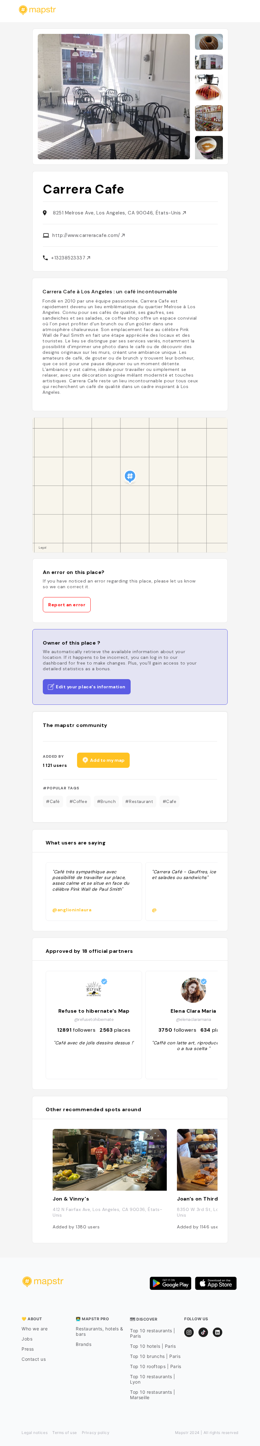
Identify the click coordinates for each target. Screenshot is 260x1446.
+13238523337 (69, 258)
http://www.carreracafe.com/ (86, 235)
